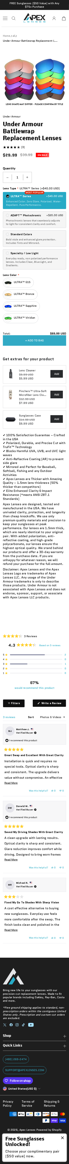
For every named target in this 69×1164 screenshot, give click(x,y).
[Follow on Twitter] (5, 1025)
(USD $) (22, 1089)
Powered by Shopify (49, 1130)
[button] (20, 636)
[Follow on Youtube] (31, 1025)
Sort (31, 717)
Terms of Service (28, 1104)
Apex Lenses (27, 1130)
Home (6, 36)
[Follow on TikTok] (23, 1025)
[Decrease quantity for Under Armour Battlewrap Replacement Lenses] (7, 177)
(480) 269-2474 (16, 1059)
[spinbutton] (17, 177)
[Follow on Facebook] (11, 1025)
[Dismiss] (62, 1138)
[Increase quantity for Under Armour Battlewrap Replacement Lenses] (27, 177)
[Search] (13, 18)
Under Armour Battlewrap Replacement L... (30, 41)
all (13, 36)
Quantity (9, 168)
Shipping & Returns (52, 1104)
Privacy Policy (8, 1104)
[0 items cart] (64, 18)
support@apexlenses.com (24, 1070)
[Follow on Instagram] (17, 1025)
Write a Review (53, 704)
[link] (34, 1148)
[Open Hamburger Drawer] (5, 18)
